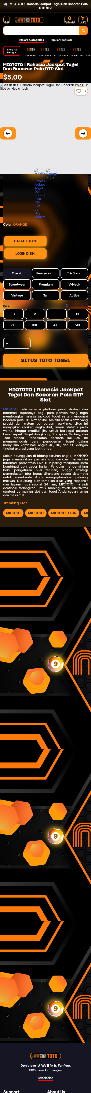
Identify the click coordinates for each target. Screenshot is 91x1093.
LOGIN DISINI (25, 253)
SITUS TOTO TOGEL (45, 360)
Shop (7, 21)
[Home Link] (29, 20)
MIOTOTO (10, 409)
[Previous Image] (8, 133)
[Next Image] (83, 133)
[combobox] (41, 30)
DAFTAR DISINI (25, 241)
